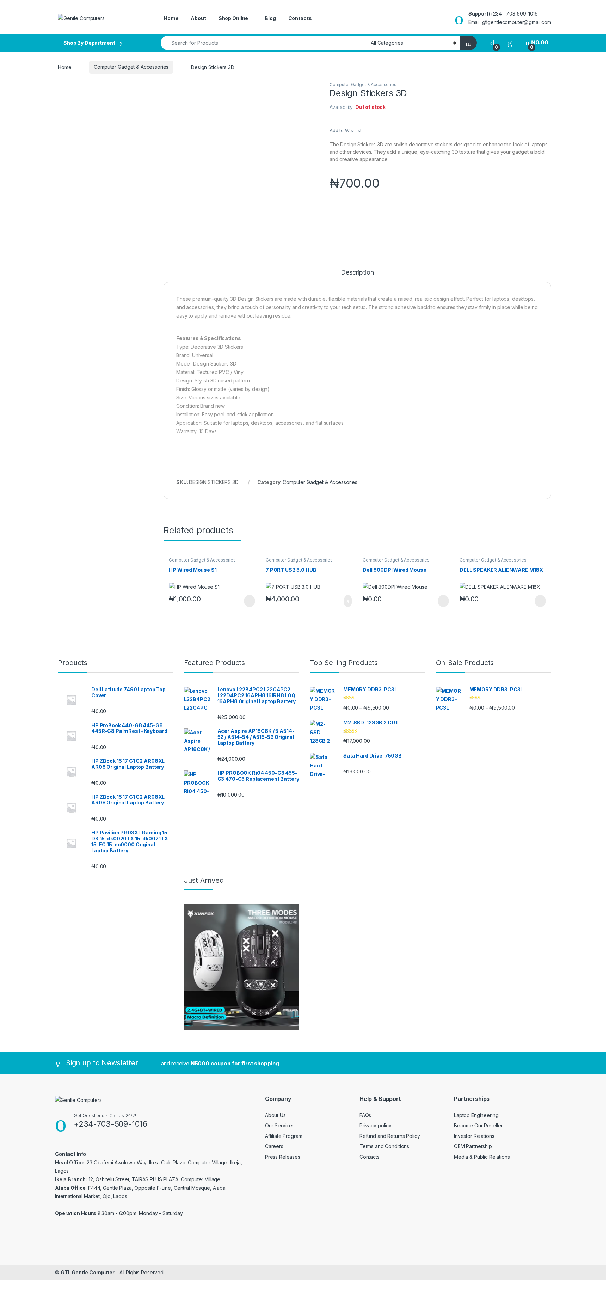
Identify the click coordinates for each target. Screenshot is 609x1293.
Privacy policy (375, 1125)
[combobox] (264, 43)
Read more (249, 601)
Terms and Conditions (384, 1146)
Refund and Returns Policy (389, 1136)
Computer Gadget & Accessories (131, 67)
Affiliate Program (283, 1136)
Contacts (300, 18)
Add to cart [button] (347, 601)
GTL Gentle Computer (88, 1272)
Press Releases (282, 1157)
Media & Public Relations (482, 1157)
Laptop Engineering (476, 1115)
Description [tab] (357, 272)
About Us (275, 1115)
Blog (270, 18)
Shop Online (233, 18)
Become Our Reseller (478, 1125)
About (198, 18)
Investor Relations (474, 1136)
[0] (492, 42)
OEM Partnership (473, 1146)
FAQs (365, 1115)
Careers (274, 1146)
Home (171, 18)
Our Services (280, 1125)
